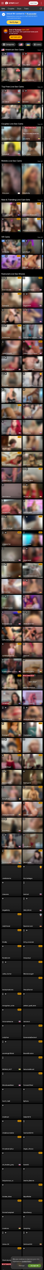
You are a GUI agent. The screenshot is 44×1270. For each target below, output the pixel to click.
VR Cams (5, 237)
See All (40, 50)
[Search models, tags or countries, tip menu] (40, 8)
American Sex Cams (14, 49)
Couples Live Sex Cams (12, 124)
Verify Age (14, 22)
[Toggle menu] (2, 3)
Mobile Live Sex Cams (11, 161)
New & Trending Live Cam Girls (15, 200)
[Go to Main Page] (13, 3)
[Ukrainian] (28, 44)
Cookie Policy (26, 1261)
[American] (21, 44)
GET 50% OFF (16, 37)
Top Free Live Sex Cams (12, 86)
